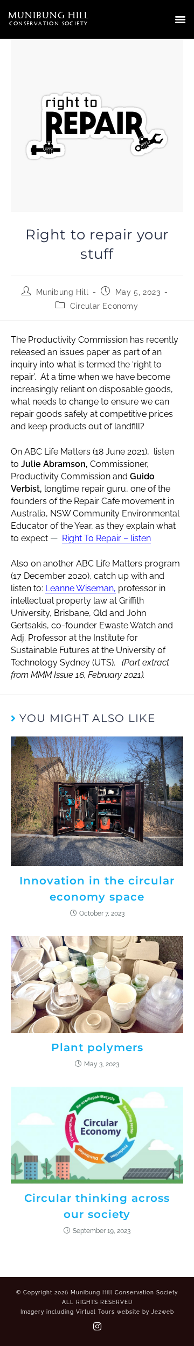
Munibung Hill (62, 292)
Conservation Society (48, 23)
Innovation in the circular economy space (97, 888)
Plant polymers (97, 1047)
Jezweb (162, 1312)
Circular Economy (104, 306)
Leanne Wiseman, (80, 588)
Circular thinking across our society (97, 1206)
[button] (180, 19)
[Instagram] (97, 1326)
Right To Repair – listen (106, 538)
